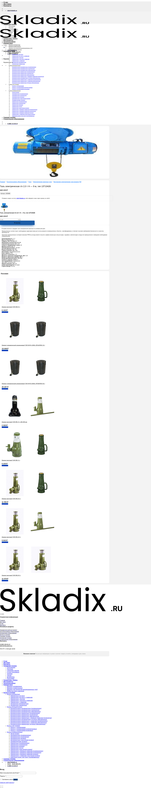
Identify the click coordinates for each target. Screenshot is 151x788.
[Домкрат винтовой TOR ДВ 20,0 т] (28, 572)
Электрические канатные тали (42, 182)
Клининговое (8, 43)
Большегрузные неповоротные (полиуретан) (23, 68)
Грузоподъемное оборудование (17, 182)
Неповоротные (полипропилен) (20, 93)
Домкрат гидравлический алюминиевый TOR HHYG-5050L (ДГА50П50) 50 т (23, 383)
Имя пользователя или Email (10, 773)
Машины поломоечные (14, 45)
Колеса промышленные (15, 90)
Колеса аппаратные (14, 53)
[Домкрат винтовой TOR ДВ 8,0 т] (28, 304)
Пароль (3, 776)
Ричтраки (11, 27)
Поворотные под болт (17, 54)
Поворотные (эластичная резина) (20, 108)
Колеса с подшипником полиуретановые (22, 87)
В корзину (17, 222)
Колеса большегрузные (14, 65)
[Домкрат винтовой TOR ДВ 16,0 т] (28, 534)
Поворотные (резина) (17, 105)
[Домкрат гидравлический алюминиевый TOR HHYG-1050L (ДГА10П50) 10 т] (28, 342)
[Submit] (4, 47)
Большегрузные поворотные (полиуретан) (22, 73)
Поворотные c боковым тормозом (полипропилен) (24, 109)
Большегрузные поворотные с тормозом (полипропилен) (26, 79)
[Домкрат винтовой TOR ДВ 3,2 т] (28, 457)
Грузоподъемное (9, 41)
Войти (15, 779)
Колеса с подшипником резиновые (21, 89)
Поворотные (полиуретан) (18, 103)
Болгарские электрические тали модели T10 (67, 182)
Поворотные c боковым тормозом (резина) (23, 112)
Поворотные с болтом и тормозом (20, 59)
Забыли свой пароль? (7, 782)
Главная (2, 182)
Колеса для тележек (14, 84)
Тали (29, 182)
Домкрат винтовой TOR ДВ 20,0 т (11, 575)
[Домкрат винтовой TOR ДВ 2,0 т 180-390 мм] (28, 419)
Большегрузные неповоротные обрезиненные (23, 70)
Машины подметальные (15, 46)
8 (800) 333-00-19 (5, 644)
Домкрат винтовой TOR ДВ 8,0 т (11, 307)
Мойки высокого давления (15, 49)
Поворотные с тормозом (18, 60)
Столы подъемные (13, 30)
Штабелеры (12, 35)
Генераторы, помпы (10, 38)
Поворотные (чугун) (17, 106)
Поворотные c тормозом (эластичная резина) (23, 114)
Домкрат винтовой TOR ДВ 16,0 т (11, 537)
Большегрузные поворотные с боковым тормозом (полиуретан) (28, 76)
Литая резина (15, 92)
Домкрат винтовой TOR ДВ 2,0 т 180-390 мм (14, 422)
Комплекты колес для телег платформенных (23, 116)
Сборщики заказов (13, 29)
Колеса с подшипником (18, 86)
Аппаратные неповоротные (19, 62)
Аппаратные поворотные (18, 64)
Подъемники (12, 26)
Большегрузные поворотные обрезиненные (23, 75)
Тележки (11, 32)
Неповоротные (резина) (18, 97)
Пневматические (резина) (18, 100)
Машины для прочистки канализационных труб (20, 48)
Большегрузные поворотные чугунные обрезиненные (25, 82)
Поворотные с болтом (17, 57)
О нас (5, 2)
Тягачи (10, 34)
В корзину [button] (5, 312)
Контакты (7, 6)
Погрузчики (11, 37)
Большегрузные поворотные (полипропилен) (23, 71)
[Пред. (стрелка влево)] (0, 787)
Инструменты (8, 40)
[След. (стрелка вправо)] (2, 787)
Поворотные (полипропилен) (19, 101)
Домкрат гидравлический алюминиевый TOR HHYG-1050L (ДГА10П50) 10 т (23, 345)
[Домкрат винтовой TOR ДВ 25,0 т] (28, 495)
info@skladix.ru (21, 198)
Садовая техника (9, 117)
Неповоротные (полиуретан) (19, 95)
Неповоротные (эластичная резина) (21, 98)
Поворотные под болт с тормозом (20, 56)
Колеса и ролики (9, 51)
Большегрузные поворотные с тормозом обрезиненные (26, 81)
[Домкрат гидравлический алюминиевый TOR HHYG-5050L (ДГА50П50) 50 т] (28, 380)
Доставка (7, 4)
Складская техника (10, 24)
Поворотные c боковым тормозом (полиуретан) (24, 111)
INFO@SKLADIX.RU (6, 646)
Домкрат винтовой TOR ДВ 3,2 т (11, 460)
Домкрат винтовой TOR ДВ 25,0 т (11, 498)
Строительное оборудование (13, 119)
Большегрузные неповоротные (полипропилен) (24, 67)
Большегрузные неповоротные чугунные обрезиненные (26, 78)
